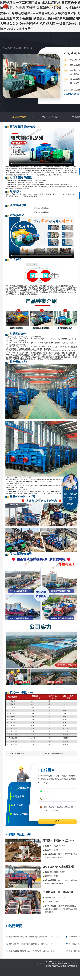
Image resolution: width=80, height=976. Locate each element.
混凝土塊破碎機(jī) (57, 753)
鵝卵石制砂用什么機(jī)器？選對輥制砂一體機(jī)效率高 (29, 944)
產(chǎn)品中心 (55, 6)
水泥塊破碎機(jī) (20, 753)
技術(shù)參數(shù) (49, 117)
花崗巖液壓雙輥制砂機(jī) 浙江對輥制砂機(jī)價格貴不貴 (29, 951)
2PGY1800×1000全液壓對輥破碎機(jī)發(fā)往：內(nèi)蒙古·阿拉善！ (60, 866)
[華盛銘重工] (15, 6)
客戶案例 (66, 7)
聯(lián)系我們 (35, 12)
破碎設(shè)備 (28, 48)
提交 (57, 821)
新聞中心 (76, 7)
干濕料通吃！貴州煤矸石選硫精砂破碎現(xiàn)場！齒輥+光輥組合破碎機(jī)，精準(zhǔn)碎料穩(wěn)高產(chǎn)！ (60, 892)
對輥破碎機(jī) (71, 963)
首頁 (32, 7)
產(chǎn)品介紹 (19, 117)
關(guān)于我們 (42, 7)
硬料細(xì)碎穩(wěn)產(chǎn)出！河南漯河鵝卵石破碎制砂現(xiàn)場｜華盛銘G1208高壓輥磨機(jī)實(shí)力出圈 (60, 840)
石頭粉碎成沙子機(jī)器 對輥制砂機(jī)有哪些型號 (28, 937)
